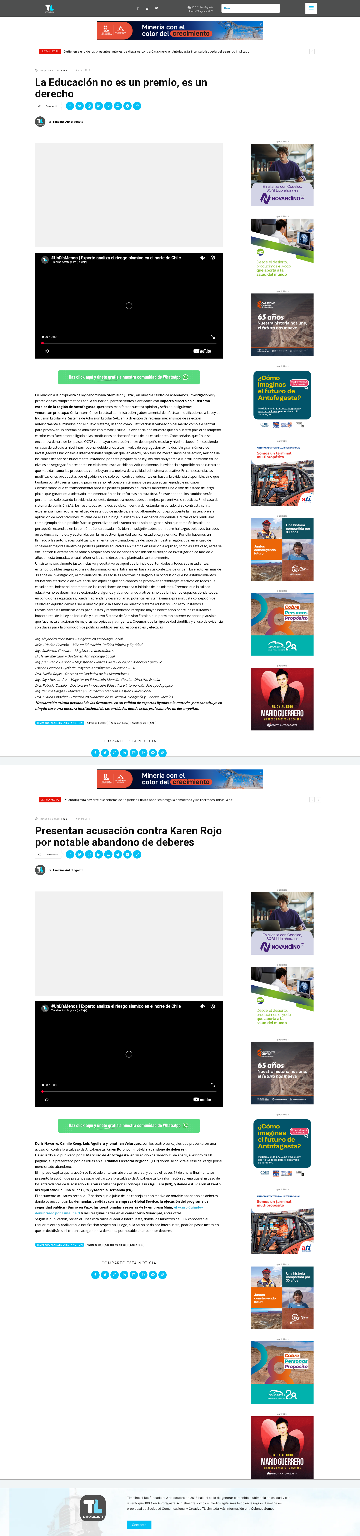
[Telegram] (127, 106)
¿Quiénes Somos (261, 1509)
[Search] (275, 8)
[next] (318, 51)
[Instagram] (147, 8)
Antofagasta (139, 722)
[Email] (108, 106)
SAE (152, 722)
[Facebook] (137, 8)
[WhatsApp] (89, 106)
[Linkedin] (99, 106)
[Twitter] (156, 8)
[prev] (312, 51)
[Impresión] (118, 106)
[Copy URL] (137, 106)
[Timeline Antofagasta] (41, 121)
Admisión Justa (119, 722)
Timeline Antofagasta (67, 121)
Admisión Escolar (96, 722)
